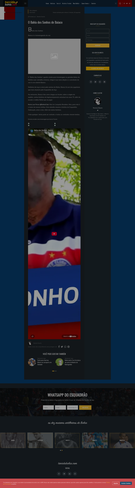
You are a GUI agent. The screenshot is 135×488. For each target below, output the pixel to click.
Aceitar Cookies (126, 483)
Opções (116, 483)
